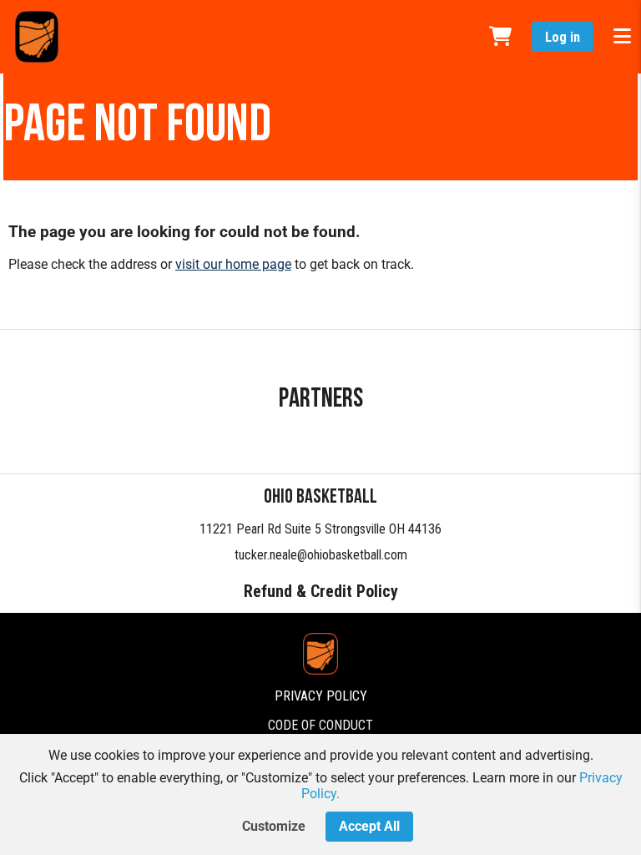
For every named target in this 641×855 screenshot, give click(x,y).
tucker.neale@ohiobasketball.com (321, 555)
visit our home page (233, 264)
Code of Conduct (320, 725)
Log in (562, 37)
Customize (273, 826)
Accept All (369, 826)
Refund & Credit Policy (321, 591)
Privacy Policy (321, 696)
